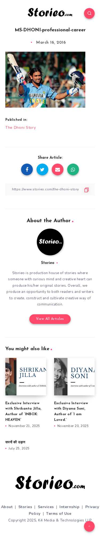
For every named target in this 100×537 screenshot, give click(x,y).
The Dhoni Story (20, 127)
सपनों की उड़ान (15, 442)
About (7, 506)
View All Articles (50, 319)
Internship (69, 506)
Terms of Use (58, 513)
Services (46, 506)
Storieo (47, 263)
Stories (25, 506)
